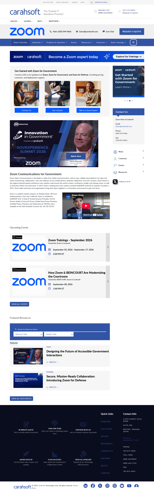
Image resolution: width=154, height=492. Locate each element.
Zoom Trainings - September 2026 (70, 240)
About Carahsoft (62, 2)
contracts (107, 451)
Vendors (106, 421)
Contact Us (26, 110)
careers (105, 473)
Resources (86, 42)
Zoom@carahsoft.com (124, 126)
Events (74, 42)
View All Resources (21, 398)
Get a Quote (57, 110)
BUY (40, 21)
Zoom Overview (20, 42)
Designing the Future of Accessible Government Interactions (77, 353)
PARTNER (53, 21)
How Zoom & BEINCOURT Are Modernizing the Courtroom (76, 274)
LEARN (27, 21)
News (83, 2)
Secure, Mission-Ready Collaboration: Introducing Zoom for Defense (70, 378)
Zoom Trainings (117, 42)
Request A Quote (130, 13)
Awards (75, 2)
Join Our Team (48, 2)
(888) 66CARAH (105, 13)
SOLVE (13, 21)
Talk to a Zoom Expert (88, 110)
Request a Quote (132, 31)
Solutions (106, 429)
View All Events (19, 304)
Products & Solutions (56, 42)
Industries (36, 42)
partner (105, 458)
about (104, 466)
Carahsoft (41, 485)
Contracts (100, 42)
